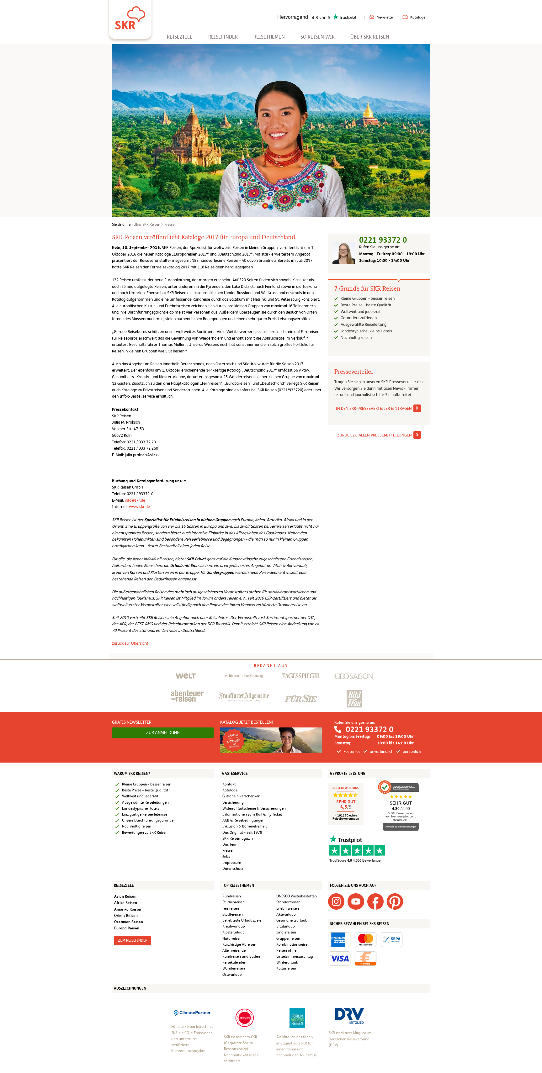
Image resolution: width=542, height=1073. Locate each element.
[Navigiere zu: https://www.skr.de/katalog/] (271, 740)
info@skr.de (135, 500)
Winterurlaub (287, 962)
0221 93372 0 (383, 240)
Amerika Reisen (127, 909)
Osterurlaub (232, 974)
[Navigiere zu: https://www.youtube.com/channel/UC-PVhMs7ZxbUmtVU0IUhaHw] (356, 901)
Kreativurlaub (233, 926)
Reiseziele (180, 37)
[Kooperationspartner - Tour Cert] (245, 1017)
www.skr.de (139, 506)
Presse (169, 224)
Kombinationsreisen (293, 944)
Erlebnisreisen (287, 908)
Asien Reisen (125, 896)
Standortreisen (288, 902)
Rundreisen (231, 896)
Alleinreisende (234, 950)
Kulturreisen (286, 968)
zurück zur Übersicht (130, 643)
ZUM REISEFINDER (132, 940)
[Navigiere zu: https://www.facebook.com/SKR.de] (375, 901)
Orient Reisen (126, 915)
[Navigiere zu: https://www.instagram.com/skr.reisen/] (336, 901)
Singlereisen (286, 932)
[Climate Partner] (192, 1012)
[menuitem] (179, 37)
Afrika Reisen (125, 902)
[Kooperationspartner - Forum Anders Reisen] (297, 1017)
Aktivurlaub (286, 914)
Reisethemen (269, 37)
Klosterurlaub (233, 932)
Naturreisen (232, 938)
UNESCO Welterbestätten (296, 896)
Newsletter (385, 17)
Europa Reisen (126, 928)
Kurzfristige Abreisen (239, 944)
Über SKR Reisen (369, 37)
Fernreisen (230, 908)
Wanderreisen (233, 968)
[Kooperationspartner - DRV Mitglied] (349, 1015)
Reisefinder (223, 37)
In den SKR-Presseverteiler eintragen (374, 408)
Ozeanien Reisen (128, 921)
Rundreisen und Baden (241, 956)
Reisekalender (233, 962)
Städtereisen (232, 914)
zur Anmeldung (163, 732)
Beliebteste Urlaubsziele (241, 920)
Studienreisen (233, 902)
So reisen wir (317, 37)
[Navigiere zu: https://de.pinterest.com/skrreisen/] (395, 901)
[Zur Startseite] (130, 15)
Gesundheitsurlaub (291, 920)
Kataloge (417, 17)
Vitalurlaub (285, 926)
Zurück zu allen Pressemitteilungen (374, 435)
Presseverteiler (353, 372)
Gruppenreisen (288, 938)
